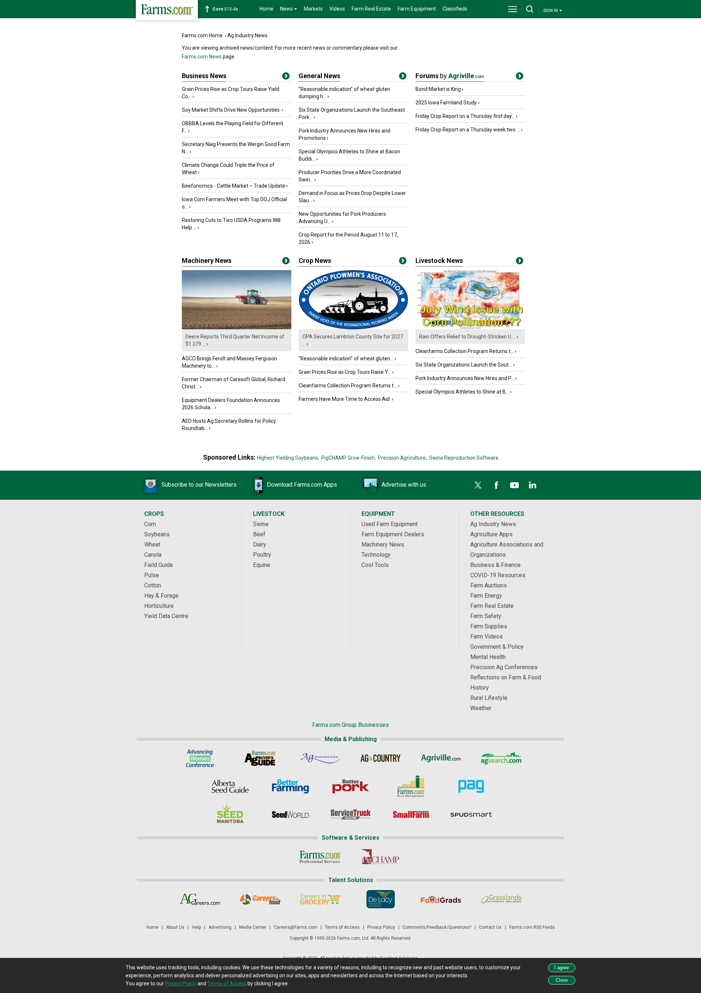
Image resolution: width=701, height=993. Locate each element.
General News (319, 76)
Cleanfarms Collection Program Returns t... (348, 385)
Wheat (152, 544)
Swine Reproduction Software (463, 458)
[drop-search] (529, 9)
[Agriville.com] (441, 758)
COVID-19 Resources (497, 575)
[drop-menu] (512, 9)
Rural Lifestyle (488, 697)
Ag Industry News (247, 35)
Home (266, 9)
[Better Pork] (351, 786)
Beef (259, 534)
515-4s (225, 9)
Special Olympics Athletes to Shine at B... (462, 392)
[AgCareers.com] (200, 899)
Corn (150, 524)
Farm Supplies (488, 626)
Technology (376, 554)
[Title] (285, 77)
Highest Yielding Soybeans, (288, 458)
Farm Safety (485, 616)
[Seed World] (290, 814)
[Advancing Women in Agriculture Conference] (200, 758)
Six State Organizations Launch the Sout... (463, 365)
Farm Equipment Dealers (392, 534)
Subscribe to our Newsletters (199, 484)
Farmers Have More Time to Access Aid (345, 399)
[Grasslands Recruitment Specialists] (501, 899)
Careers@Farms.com (295, 927)
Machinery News (206, 260)
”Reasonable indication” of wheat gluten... (346, 358)
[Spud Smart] (471, 814)
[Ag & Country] (380, 758)
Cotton (152, 585)
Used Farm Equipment (389, 524)
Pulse (151, 575)
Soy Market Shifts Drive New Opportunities (231, 110)
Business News (204, 76)
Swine (261, 524)
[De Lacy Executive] (380, 899)
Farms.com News (202, 57)
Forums (449, 76)
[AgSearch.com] (501, 758)
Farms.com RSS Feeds (532, 927)
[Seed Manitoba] (230, 814)
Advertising (219, 927)
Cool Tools (375, 564)
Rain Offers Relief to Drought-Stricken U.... (467, 337)
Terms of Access (342, 927)
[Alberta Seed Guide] (230, 786)
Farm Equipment (417, 9)
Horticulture (159, 605)
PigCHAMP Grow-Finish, (348, 458)
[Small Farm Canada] (411, 814)
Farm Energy (486, 595)
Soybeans (157, 534)
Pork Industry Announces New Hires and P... (464, 378)
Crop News (315, 260)
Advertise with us (404, 484)
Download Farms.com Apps (302, 484)
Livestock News (439, 260)
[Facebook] (496, 485)
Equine (261, 564)
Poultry (262, 554)
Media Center (252, 927)
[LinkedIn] (532, 485)
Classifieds (455, 9)
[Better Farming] (290, 786)
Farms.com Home (202, 35)
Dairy (259, 544)
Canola (152, 554)
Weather (480, 708)
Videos (337, 9)
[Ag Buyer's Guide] (260, 758)
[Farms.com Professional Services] (320, 857)
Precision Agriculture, (402, 458)
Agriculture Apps (491, 534)
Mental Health (488, 656)
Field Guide (158, 564)
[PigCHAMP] (380, 857)
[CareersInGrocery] (320, 899)
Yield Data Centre (166, 616)
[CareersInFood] (260, 899)
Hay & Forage (161, 595)
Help (196, 927)
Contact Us (490, 927)
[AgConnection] (320, 758)
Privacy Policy (381, 927)
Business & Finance (495, 564)
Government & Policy (497, 646)
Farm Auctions (488, 585)
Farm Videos (486, 636)
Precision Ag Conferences (503, 667)
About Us (175, 927)
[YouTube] (514, 485)
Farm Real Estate (371, 9)
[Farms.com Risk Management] (411, 786)
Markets (313, 9)
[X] (478, 485)
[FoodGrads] (441, 899)
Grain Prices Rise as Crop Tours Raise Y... (345, 372)
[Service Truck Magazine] (351, 814)
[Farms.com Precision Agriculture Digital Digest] (471, 786)
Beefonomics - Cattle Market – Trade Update (233, 186)
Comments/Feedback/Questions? (437, 927)
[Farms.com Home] (167, 10)
